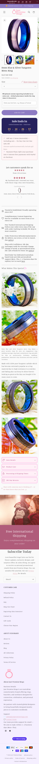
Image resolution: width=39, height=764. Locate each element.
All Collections (9, 653)
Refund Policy (9, 597)
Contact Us (7, 616)
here (23, 261)
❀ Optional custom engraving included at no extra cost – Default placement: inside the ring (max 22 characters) (19, 96)
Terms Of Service (10, 662)
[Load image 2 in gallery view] (19, 60)
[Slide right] (37, 60)
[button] (4, 12)
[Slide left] (2, 60)
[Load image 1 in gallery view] (9, 60)
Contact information (20, 761)
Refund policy (28, 755)
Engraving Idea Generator (13, 611)
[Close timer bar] (37, 1)
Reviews (6, 643)
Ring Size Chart (9, 607)
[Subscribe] (32, 579)
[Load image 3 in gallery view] (29, 60)
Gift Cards (7, 621)
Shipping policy (31, 758)
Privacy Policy (9, 657)
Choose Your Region (11, 625)
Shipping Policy (9, 593)
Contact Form (11, 719)
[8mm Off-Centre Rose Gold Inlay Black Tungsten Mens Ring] (19, 190)
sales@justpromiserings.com (17, 717)
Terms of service (20, 758)
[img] (19, 170)
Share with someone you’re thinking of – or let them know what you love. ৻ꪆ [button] (19, 488)
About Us (7, 639)
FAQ (5, 602)
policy (10, 240)
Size (19, 81)
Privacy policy (9, 758)
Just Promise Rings (16, 755)
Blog (5, 648)
